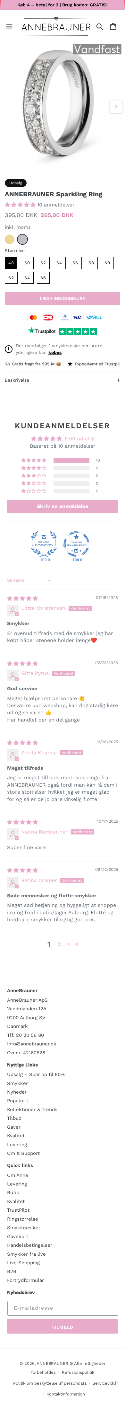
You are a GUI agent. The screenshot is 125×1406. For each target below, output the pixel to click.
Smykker (17, 1083)
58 (93, 264)
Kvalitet (16, 1136)
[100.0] (44, 544)
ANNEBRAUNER (52, 1363)
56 (75, 262)
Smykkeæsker (23, 1227)
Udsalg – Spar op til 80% (36, 1074)
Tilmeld (62, 1327)
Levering (17, 1145)
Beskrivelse (62, 380)
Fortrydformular (25, 1280)
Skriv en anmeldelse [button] (62, 506)
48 (11, 262)
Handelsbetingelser (29, 1245)
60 (109, 264)
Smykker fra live (26, 1254)
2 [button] (59, 944)
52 (43, 262)
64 (27, 277)
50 (27, 262)
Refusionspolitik (78, 1372)
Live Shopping (23, 1263)
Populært (17, 1100)
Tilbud (14, 1118)
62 (13, 279)
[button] (9, 26)
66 (45, 279)
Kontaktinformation (65, 1394)
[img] (22, 598)
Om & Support (23, 1153)
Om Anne (17, 1175)
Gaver (14, 1127)
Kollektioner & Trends (32, 1109)
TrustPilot (18, 1210)
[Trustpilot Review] (41, 331)
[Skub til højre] (116, 107)
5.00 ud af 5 (79, 439)
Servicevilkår (105, 1383)
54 (59, 262)
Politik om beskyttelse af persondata (50, 1383)
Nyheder (17, 1092)
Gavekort (17, 1236)
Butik (13, 1192)
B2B (11, 1271)
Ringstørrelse (22, 1219)
